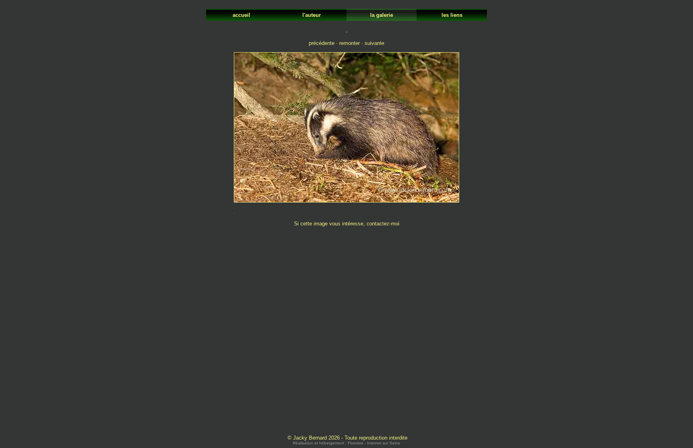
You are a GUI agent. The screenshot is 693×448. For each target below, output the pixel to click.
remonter (349, 43)
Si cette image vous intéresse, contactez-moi (346, 224)
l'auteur (311, 15)
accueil (241, 15)
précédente (321, 43)
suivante (374, 43)
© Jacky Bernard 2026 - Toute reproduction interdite (347, 438)
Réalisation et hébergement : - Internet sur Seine (346, 443)
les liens (452, 15)
